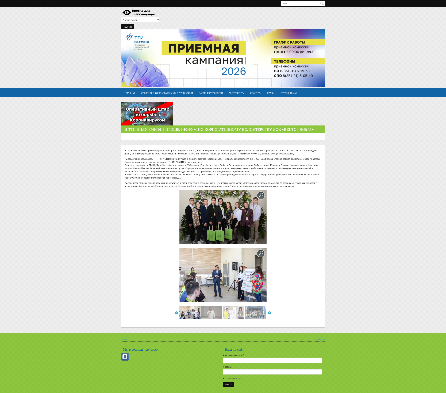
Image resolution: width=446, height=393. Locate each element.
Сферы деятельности (211, 92)
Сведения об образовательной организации (167, 92)
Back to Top (319, 338)
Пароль (227, 366)
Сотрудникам (288, 92)
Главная (130, 92)
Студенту (255, 92)
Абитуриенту (236, 92)
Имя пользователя (233, 355)
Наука (271, 92)
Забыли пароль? (234, 378)
